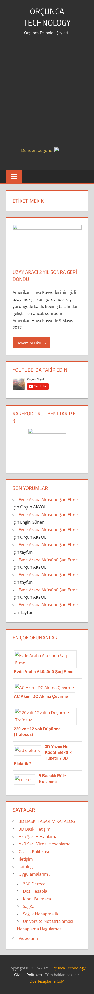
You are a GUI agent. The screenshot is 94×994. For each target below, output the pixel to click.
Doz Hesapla (35, 891)
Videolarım (29, 938)
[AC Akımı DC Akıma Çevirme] (46, 687)
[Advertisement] (47, 97)
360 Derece (34, 884)
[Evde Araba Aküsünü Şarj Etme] (47, 663)
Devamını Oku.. (29, 342)
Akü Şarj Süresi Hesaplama (44, 844)
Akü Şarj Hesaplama (38, 836)
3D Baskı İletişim (35, 829)
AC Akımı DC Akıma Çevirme (41, 696)
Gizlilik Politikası (34, 851)
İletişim (26, 859)
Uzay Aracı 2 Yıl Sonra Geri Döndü (45, 275)
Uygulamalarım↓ (34, 874)
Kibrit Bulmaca (37, 899)
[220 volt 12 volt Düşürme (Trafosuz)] (47, 720)
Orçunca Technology (47, 17)
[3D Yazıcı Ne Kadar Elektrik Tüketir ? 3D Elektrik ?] (29, 750)
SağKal (29, 906)
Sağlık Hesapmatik (40, 914)
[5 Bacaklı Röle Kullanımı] (26, 779)
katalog (26, 866)
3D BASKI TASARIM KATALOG (47, 821)
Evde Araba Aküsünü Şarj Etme (48, 499)
